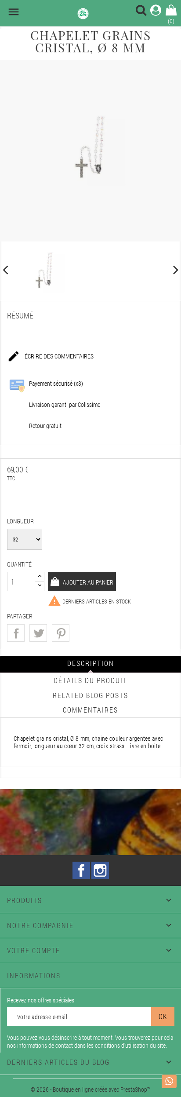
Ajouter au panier (87, 582)
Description (90, 663)
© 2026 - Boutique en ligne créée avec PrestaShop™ (90, 1089)
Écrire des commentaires (50, 356)
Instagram (100, 870)
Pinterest (60, 633)
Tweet (38, 633)
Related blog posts (90, 695)
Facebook (81, 870)
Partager (15, 633)
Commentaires (90, 709)
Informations (34, 975)
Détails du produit (90, 680)
